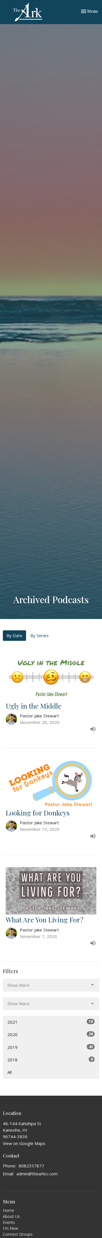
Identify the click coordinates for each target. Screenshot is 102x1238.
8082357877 (31, 1166)
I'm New (10, 1228)
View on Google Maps (24, 1143)
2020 (50, 1034)
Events (9, 1222)
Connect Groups (18, 1234)
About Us (11, 1216)
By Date (14, 635)
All (9, 1072)
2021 (50, 1022)
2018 (50, 1059)
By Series (39, 635)
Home (8, 1210)
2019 (50, 1047)
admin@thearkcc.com (37, 1173)
